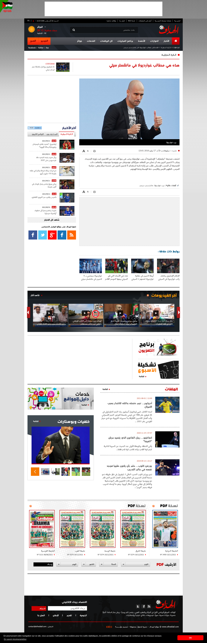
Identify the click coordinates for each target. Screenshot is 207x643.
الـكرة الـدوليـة (166, 47)
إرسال (49, 564)
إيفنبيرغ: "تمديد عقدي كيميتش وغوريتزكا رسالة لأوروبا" (44, 145)
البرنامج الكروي (38, 134)
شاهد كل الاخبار (51, 220)
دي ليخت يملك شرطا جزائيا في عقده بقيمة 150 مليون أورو (43, 172)
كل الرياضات (106, 41)
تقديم (69, 615)
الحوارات (154, 41)
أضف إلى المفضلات (145, 21)
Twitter (41, 48)
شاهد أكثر (35, 295)
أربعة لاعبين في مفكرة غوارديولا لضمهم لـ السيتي (142, 277)
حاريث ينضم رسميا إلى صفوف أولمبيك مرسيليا (45, 212)
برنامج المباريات (125, 41)
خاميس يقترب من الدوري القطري (44, 197)
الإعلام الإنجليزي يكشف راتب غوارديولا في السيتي (169, 277)
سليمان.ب (165, 150)
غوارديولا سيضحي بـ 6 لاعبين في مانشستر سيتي (91, 277)
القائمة (141, 376)
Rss (47, 48)
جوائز (79, 41)
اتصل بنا (122, 21)
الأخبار (166, 41)
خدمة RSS (131, 21)
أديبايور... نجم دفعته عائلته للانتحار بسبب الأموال (130, 404)
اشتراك (42, 608)
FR (28, 20)
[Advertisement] (103, 9)
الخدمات (91, 41)
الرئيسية (177, 21)
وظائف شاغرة (111, 21)
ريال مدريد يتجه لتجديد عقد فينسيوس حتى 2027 (46, 159)
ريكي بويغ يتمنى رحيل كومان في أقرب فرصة (44, 185)
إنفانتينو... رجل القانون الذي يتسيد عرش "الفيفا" (130, 439)
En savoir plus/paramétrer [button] (15, 639)
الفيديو (44, 41)
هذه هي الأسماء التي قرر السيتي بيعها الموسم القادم (116, 277)
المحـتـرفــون (52, 134)
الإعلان (56, 615)
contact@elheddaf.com (37, 626)
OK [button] (190, 638)
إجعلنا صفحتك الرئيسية (163, 21)
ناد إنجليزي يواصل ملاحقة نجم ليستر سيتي (43, 68)
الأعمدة (141, 41)
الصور (33, 41)
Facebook (32, 48)
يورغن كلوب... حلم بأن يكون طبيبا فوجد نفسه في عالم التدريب (129, 467)
